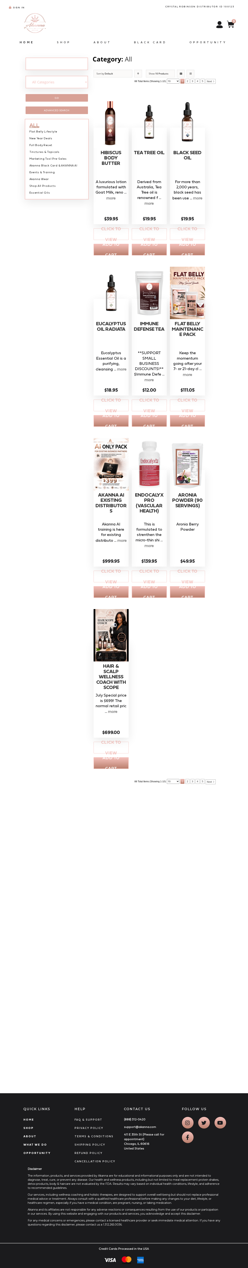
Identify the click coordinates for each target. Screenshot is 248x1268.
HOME (28, 1119)
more (111, 198)
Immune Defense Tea (149, 326)
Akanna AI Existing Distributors (111, 503)
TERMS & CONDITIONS (94, 1136)
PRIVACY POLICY (89, 1128)
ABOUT (29, 1136)
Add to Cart (111, 249)
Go (57, 97)
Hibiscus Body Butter (111, 158)
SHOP (28, 1128)
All (128, 59)
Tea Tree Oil (149, 152)
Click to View (111, 234)
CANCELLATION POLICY (95, 1161)
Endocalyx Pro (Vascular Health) (149, 503)
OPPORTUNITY (37, 1153)
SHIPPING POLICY (90, 1144)
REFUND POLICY (89, 1153)
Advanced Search (56, 110)
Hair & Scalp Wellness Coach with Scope (111, 676)
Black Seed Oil (187, 155)
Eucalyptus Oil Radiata (111, 326)
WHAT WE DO (35, 1144)
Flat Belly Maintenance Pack (187, 329)
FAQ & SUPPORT (88, 1119)
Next (209, 81)
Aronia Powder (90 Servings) (187, 500)
